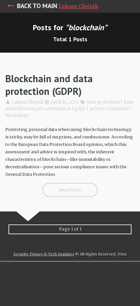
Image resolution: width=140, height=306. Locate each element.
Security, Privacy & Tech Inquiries (43, 254)
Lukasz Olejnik (78, 6)
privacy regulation (109, 108)
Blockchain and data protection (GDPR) (49, 84)
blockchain (16, 115)
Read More (70, 189)
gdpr (80, 108)
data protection (102, 102)
